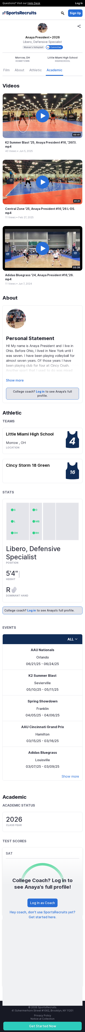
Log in (40, 391)
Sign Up (75, 13)
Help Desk (33, 3)
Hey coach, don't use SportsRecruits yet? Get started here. (42, 914)
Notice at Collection (42, 1018)
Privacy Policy (42, 1015)
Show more (15, 380)
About (19, 70)
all (70, 639)
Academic (54, 70)
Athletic (35, 70)
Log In (79, 3)
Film (6, 70)
